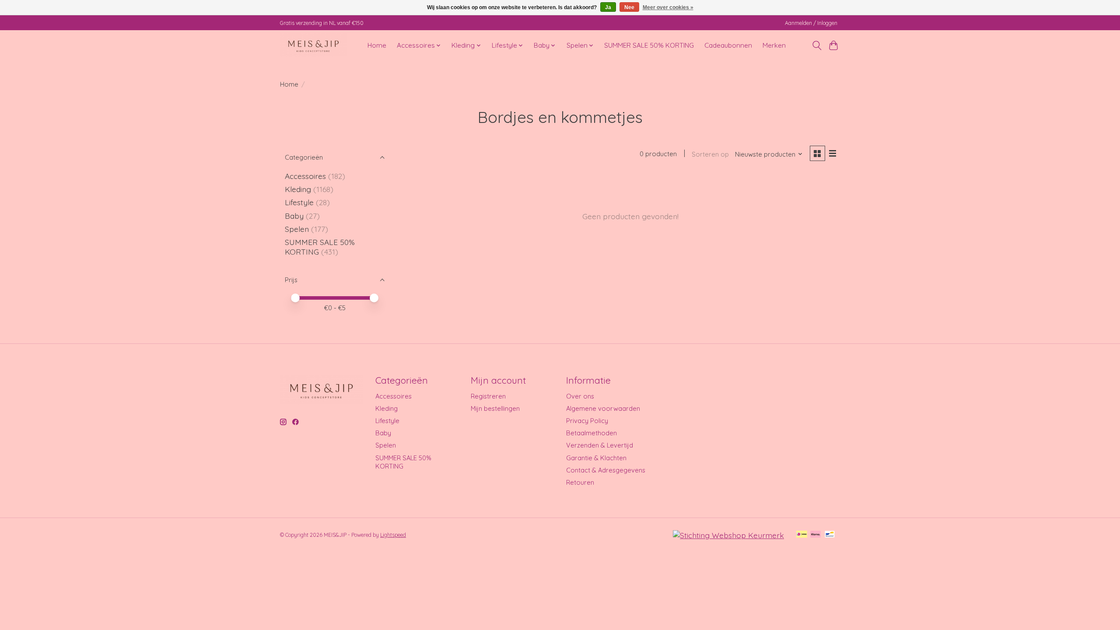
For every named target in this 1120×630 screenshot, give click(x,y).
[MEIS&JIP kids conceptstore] (313, 45)
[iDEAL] (801, 535)
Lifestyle (299, 202)
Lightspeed (393, 535)
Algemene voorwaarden (603, 408)
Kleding (298, 189)
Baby (294, 215)
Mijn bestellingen (495, 408)
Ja (608, 7)
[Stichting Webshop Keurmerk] (728, 535)
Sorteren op (710, 154)
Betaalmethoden (591, 433)
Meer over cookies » (668, 7)
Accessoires (305, 176)
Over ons (580, 396)
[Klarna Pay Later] (815, 535)
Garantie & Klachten (596, 458)
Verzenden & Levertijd (599, 445)
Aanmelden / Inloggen (811, 23)
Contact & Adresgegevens (605, 470)
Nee (629, 7)
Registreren (488, 396)
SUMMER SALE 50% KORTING (649, 45)
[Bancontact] (829, 535)
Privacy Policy (587, 420)
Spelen (297, 229)
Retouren (580, 482)
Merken (774, 45)
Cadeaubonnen (728, 45)
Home (377, 45)
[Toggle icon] (816, 45)
